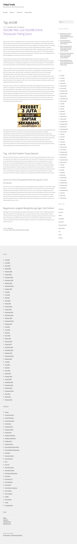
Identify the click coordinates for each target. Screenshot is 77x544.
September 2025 (64, 98)
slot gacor (61, 209)
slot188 (17, 230)
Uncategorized (9, 505)
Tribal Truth (9, 4)
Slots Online (8, 499)
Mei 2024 (62, 139)
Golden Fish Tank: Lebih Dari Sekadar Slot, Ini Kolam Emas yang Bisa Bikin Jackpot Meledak (66, 55)
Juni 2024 (62, 136)
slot (59, 231)
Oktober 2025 (63, 96)
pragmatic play (9, 444)
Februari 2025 (63, 116)
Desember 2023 (63, 152)
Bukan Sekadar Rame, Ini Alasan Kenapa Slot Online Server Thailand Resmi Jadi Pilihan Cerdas (66, 62)
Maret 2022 (62, 195)
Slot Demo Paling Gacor (11, 473)
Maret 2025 (62, 114)
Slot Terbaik (8, 491)
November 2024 (63, 124)
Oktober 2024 (63, 126)
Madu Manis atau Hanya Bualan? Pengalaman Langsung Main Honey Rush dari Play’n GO (66, 36)
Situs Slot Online (9, 456)
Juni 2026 (62, 78)
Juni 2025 (62, 106)
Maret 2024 (62, 144)
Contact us (19, 12)
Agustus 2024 (63, 131)
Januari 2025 (63, 119)
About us (12, 12)
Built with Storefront (16, 535)
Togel (6, 502)
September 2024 (64, 129)
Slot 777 (7, 464)
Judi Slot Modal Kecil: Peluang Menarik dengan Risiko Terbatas (66, 42)
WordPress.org (7, 523)
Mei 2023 (62, 170)
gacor (7, 230)
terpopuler (22, 230)
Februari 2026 (63, 86)
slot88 (60, 215)
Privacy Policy (28, 12)
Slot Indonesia (9, 482)
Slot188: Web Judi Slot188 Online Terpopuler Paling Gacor (22, 32)
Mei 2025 (62, 108)
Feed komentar (7, 522)
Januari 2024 (63, 149)
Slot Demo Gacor (9, 467)
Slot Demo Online (9, 470)
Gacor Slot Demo (9, 418)
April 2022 (62, 193)
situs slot (61, 212)
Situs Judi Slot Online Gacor (12, 450)
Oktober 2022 (63, 187)
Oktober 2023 (63, 157)
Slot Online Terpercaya (11, 488)
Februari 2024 (63, 147)
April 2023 (62, 172)
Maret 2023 (62, 175)
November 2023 (63, 154)
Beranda (5, 12)
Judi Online (8, 424)
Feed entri (5, 520)
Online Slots (8, 432)
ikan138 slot (61, 218)
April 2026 (62, 80)
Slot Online (8, 485)
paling (13, 230)
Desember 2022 (63, 182)
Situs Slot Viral (9, 459)
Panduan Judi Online (10, 438)
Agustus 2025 (63, 101)
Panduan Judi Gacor (10, 435)
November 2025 (63, 93)
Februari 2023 (63, 177)
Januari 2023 (63, 180)
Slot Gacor (10, 228)
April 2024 (62, 142)
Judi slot (61, 237)
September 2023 (64, 159)
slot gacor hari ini (63, 225)
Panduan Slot (8, 441)
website (27, 230)
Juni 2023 (62, 167)
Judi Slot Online (9, 429)
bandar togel (62, 228)
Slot (6, 461)
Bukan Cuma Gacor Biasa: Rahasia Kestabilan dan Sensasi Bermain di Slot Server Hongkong (66, 48)
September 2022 (64, 190)
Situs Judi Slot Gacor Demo (12, 447)
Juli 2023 (62, 165)
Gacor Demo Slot (9, 415)
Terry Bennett (21, 27)
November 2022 (63, 185)
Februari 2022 (63, 198)
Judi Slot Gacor (9, 426)
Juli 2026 (62, 75)
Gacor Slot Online (9, 421)
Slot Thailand (8, 493)
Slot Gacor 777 (9, 479)
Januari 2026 (63, 88)
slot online (61, 221)
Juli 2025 (62, 103)
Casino (7, 412)
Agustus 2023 (63, 162)
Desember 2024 (63, 121)
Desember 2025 (63, 91)
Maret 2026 (62, 83)
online (10, 230)
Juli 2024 (62, 134)
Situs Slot (7, 453)
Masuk (4, 518)
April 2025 (62, 111)
